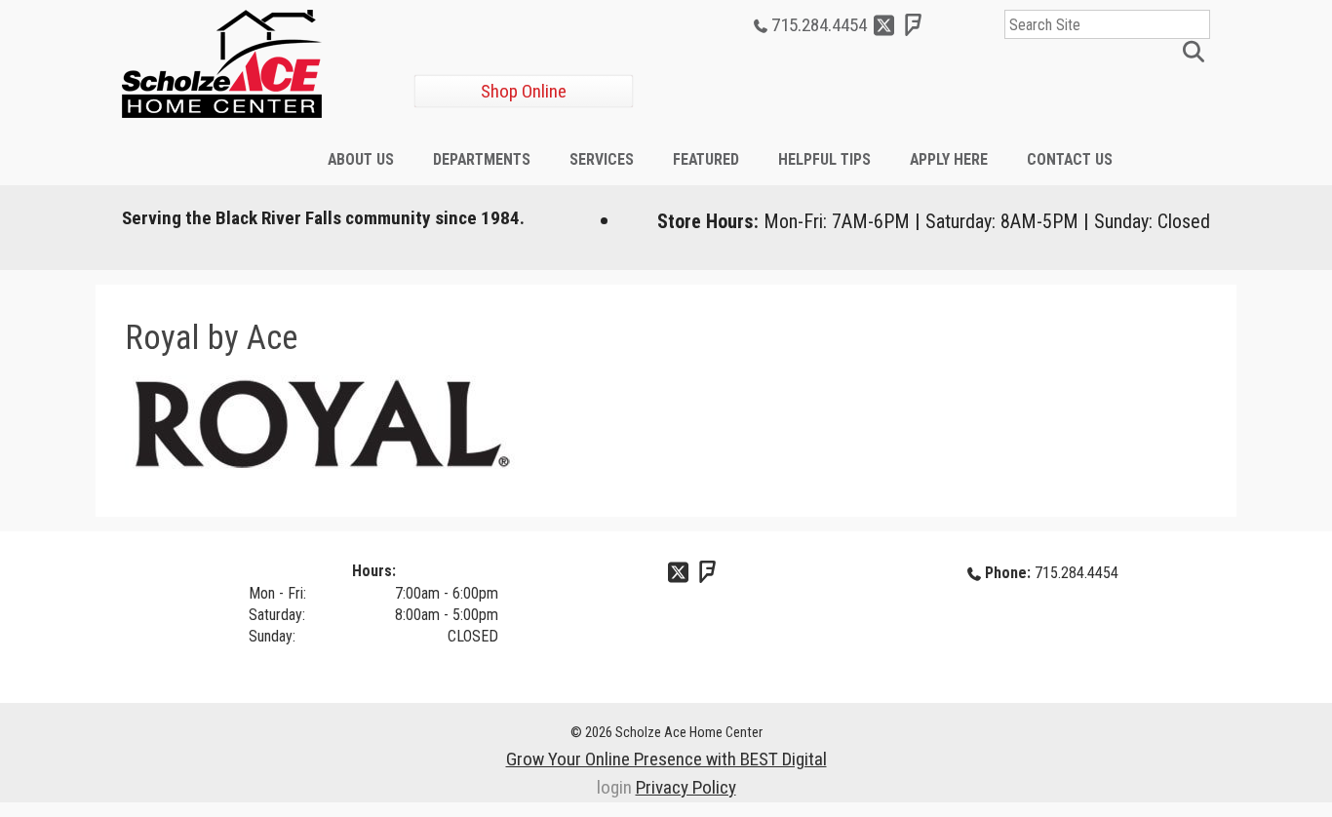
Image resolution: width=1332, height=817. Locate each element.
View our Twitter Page (884, 25)
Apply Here (949, 159)
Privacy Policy (686, 787)
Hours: (374, 571)
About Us (361, 159)
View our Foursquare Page (913, 25)
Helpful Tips (824, 159)
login (614, 787)
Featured (706, 159)
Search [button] (1196, 53)
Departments (481, 159)
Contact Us (1070, 159)
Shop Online (524, 91)
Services (601, 159)
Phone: (1008, 573)
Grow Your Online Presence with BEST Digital (666, 759)
